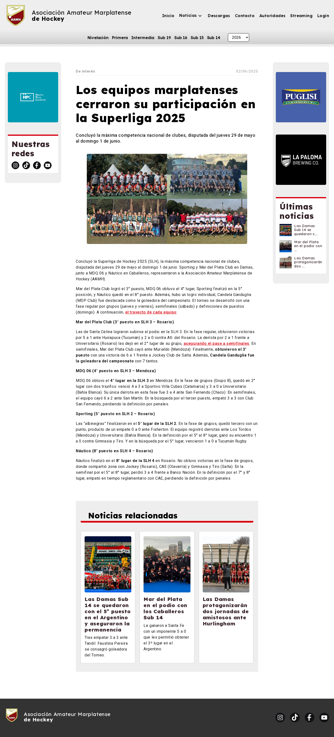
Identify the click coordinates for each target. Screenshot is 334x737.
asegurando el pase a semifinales (216, 343)
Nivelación (98, 37)
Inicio (168, 15)
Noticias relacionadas (133, 515)
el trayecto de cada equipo (151, 312)
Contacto (245, 15)
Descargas (219, 15)
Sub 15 (197, 37)
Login (323, 15)
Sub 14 (213, 37)
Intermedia (142, 37)
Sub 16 (180, 37)
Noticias (188, 15)
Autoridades (272, 15)
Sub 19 (164, 37)
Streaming (301, 15)
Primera (120, 37)
